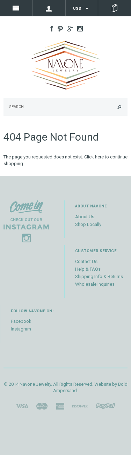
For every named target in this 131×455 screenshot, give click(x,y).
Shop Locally (88, 224)
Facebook (21, 321)
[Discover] (80, 405)
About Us (84, 216)
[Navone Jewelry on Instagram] (78, 28)
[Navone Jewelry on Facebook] (50, 28)
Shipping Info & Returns (99, 276)
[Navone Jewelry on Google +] (68, 28)
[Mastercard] (42, 405)
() (114, 8)
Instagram (21, 329)
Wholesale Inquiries (95, 284)
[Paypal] (105, 405)
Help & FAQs (88, 269)
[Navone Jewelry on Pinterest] (58, 28)
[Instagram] (26, 221)
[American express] (60, 405)
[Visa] (22, 405)
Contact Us (86, 261)
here (99, 156)
